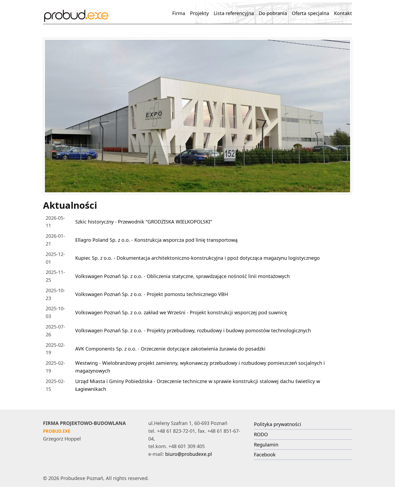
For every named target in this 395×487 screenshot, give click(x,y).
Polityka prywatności (277, 424)
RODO (261, 434)
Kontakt (343, 13)
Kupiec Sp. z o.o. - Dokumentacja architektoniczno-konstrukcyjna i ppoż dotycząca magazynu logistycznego (197, 258)
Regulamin (266, 444)
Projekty (199, 13)
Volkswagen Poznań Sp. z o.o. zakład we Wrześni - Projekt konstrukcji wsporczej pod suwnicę (181, 312)
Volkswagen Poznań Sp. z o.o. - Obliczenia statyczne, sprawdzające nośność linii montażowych (182, 276)
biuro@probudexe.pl (188, 454)
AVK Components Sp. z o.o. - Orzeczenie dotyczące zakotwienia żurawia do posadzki (170, 348)
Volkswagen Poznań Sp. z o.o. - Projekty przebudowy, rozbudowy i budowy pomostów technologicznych (193, 330)
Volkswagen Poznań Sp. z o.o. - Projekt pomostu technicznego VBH (151, 294)
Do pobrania (273, 13)
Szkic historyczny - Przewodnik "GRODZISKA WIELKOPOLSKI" (143, 221)
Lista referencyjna (234, 13)
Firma (178, 13)
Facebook (265, 454)
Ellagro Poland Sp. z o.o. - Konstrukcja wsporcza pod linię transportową (156, 240)
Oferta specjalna (310, 13)
